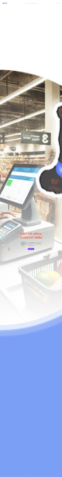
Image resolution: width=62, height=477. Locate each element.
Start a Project (57, 3)
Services (32, 3)
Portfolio (36, 3)
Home (26, 3)
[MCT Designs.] (5, 3)
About (29, 3)
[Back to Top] (60, 475)
